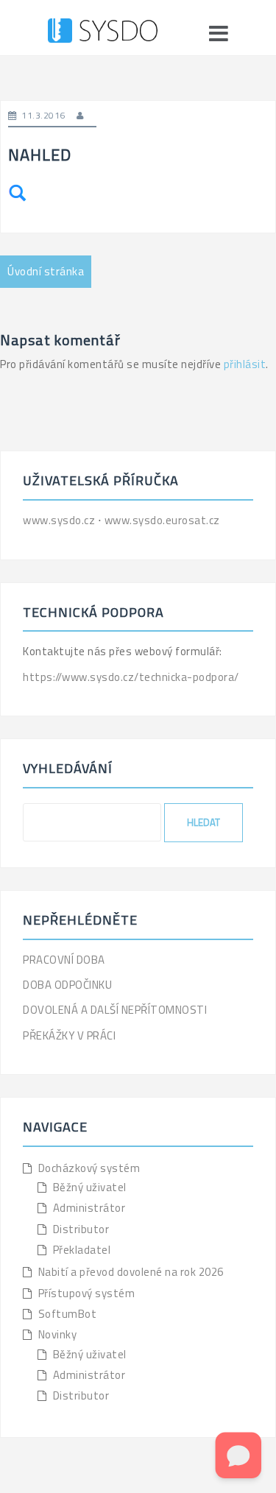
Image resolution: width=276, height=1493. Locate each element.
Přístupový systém (86, 1293)
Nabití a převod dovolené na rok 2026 (131, 1271)
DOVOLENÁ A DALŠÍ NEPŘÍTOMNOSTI (115, 1009)
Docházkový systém (89, 1168)
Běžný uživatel (90, 1187)
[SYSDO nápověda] (103, 33)
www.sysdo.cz (60, 520)
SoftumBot (67, 1313)
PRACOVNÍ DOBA (64, 959)
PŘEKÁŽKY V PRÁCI (69, 1035)
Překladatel (82, 1249)
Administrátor (89, 1207)
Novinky (57, 1334)
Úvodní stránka (45, 271)
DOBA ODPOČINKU (67, 984)
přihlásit (245, 364)
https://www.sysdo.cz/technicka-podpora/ (131, 676)
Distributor (81, 1229)
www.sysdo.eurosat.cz (162, 520)
